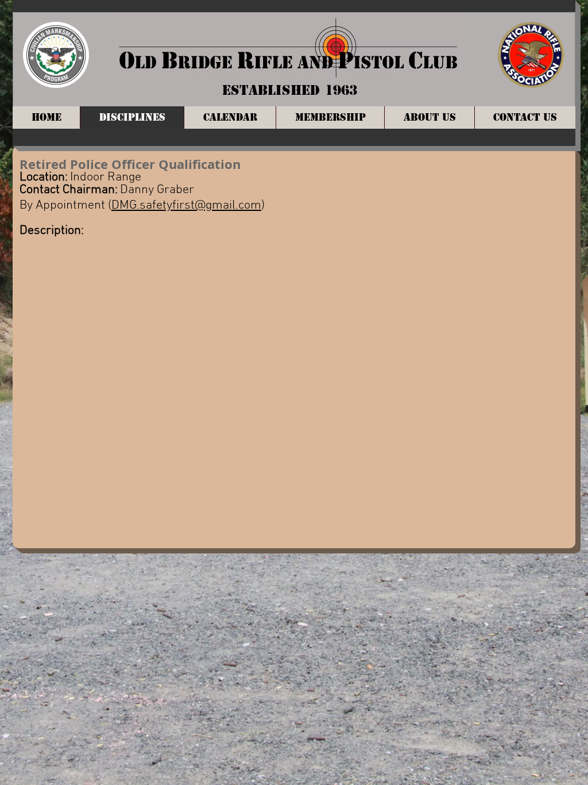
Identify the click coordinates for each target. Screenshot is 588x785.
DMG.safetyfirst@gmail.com (186, 205)
